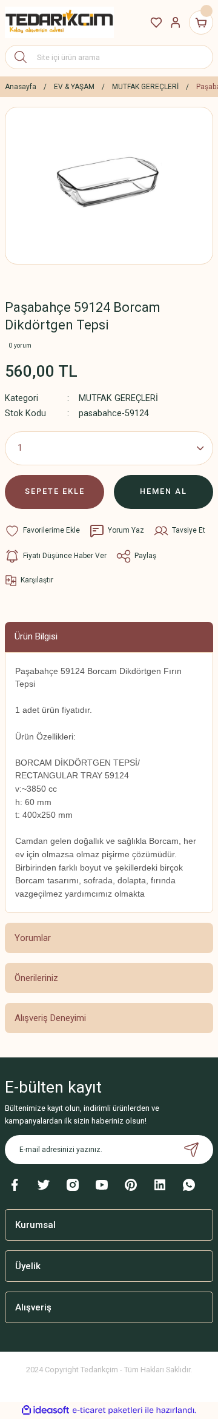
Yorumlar (33, 937)
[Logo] (59, 22)
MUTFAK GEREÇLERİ (118, 398)
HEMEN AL (163, 491)
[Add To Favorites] (42, 531)
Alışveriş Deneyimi (50, 1018)
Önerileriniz (36, 977)
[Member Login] (176, 22)
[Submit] (191, 1149)
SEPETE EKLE (55, 491)
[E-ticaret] (107, 1410)
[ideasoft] (45, 1410)
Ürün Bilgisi (36, 636)
